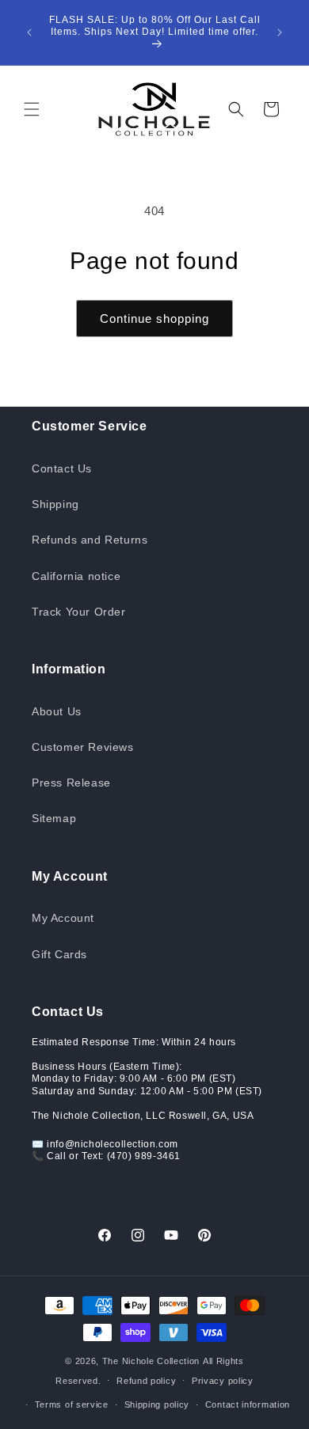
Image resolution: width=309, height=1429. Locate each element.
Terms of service (72, 1404)
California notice (76, 576)
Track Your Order (79, 611)
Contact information (247, 1404)
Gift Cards (59, 954)
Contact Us (62, 468)
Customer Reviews (83, 747)
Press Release (71, 782)
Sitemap (54, 818)
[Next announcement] (279, 32)
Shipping (55, 504)
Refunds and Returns (89, 539)
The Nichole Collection (151, 1361)
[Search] (236, 109)
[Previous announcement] (29, 32)
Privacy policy (223, 1380)
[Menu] (31, 109)
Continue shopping (154, 318)
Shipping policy (157, 1404)
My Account (63, 918)
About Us (57, 711)
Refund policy (146, 1380)
